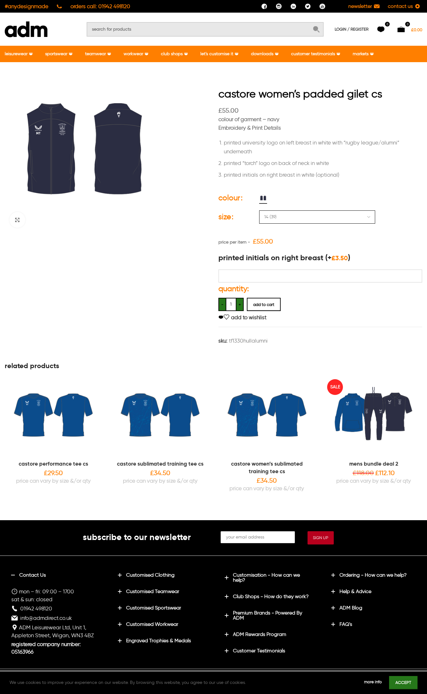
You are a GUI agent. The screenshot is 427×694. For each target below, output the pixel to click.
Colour (229, 197)
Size (224, 216)
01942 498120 (36, 608)
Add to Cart (263, 304)
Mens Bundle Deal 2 (373, 463)
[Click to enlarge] (17, 220)
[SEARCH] (316, 29)
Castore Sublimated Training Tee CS (160, 463)
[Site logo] (26, 28)
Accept (403, 682)
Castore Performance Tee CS (53, 463)
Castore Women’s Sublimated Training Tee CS (267, 467)
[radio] (263, 198)
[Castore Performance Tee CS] (53, 417)
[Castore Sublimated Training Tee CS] (160, 417)
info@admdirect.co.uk (46, 618)
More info (373, 681)
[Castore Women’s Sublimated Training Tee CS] (267, 417)
